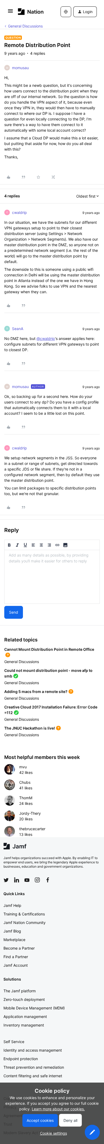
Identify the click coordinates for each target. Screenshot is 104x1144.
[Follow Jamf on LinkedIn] (16, 880)
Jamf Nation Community (24, 922)
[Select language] (66, 11)
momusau (20, 67)
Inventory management (23, 1025)
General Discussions (25, 26)
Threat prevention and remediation (33, 1067)
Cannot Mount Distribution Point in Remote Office (49, 649)
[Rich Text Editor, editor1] (52, 577)
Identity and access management (32, 1050)
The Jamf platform (19, 991)
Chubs (24, 782)
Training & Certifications (24, 914)
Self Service (13, 1041)
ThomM (25, 798)
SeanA (17, 328)
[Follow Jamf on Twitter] (6, 880)
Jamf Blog (12, 931)
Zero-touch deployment (24, 999)
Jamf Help (12, 905)
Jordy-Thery (30, 813)
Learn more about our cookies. (58, 1109)
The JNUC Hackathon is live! (29, 728)
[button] (10, 12)
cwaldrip (19, 212)
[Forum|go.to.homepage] (31, 11)
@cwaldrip (46, 338)
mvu (23, 767)
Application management (25, 1016)
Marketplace (14, 939)
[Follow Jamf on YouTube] (27, 880)
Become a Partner (19, 948)
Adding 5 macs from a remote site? (35, 691)
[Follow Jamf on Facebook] (47, 880)
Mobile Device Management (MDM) (34, 1008)
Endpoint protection (20, 1058)
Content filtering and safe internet (32, 1076)
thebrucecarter (32, 828)
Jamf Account (15, 965)
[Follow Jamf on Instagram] (37, 880)
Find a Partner (15, 956)
